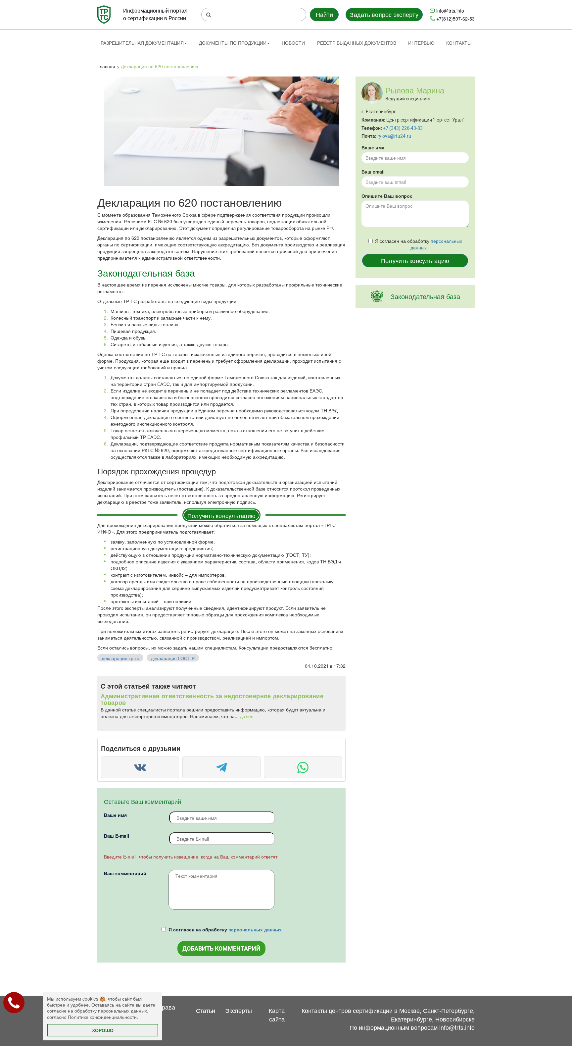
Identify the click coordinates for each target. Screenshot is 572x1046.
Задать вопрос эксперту (384, 14)
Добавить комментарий (221, 948)
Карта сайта (277, 1014)
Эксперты (238, 1010)
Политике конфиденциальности (102, 1017)
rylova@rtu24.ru (394, 136)
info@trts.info (450, 10)
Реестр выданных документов (356, 42)
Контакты (458, 42)
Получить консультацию (221, 515)
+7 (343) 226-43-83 (403, 128)
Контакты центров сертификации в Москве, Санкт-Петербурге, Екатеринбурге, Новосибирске (388, 1014)
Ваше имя (115, 814)
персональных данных (255, 929)
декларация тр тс (120, 658)
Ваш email (373, 171)
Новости (293, 42)
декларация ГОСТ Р (173, 658)
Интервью (421, 42)
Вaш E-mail (116, 835)
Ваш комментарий (125, 873)
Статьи (205, 1010)
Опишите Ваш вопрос (386, 195)
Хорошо (103, 1030)
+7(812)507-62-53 (455, 18)
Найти (324, 14)
